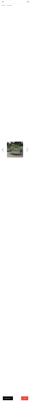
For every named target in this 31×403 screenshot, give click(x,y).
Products (9, 5)
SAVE (25, 398)
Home (3, 5)
